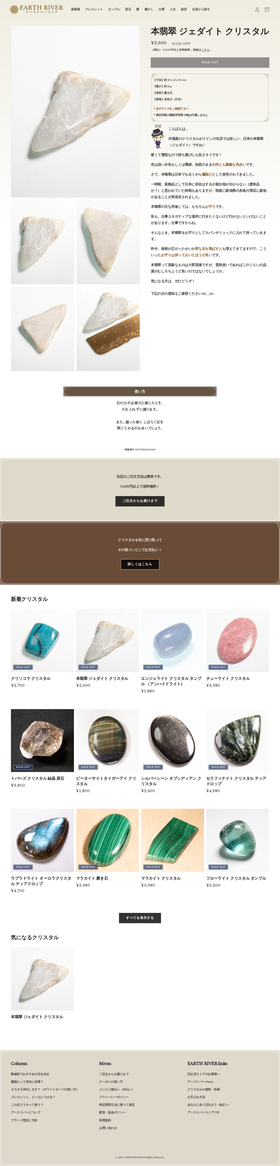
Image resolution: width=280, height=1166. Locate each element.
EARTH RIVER (133, 1157)
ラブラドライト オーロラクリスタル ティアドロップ (41, 881)
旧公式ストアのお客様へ (203, 1074)
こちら (205, 49)
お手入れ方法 (196, 1097)
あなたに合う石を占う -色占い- (208, 1105)
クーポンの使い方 (111, 1082)
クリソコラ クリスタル (31, 678)
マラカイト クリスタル (161, 878)
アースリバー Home (200, 1082)
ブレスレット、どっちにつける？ (33, 1097)
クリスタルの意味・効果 (203, 1089)
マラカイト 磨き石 (92, 878)
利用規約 (105, 1120)
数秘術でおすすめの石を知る (30, 1074)
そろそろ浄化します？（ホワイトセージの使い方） (45, 1089)
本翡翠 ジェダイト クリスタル (102, 678)
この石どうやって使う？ (27, 1105)
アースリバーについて (25, 1112)
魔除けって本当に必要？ (27, 1082)
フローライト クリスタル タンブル (236, 878)
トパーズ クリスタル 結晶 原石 (37, 778)
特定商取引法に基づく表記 (117, 1105)
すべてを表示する (140, 918)
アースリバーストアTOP (203, 1112)
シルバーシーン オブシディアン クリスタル (171, 781)
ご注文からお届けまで (140, 501)
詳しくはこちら (140, 564)
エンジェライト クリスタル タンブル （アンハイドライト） (171, 681)
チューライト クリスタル (228, 678)
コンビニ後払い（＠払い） (117, 1089)
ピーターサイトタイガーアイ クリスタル (106, 781)
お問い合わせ (108, 1128)
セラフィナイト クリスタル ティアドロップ (236, 781)
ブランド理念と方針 (24, 1120)
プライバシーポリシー (114, 1097)
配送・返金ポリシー (112, 1112)
